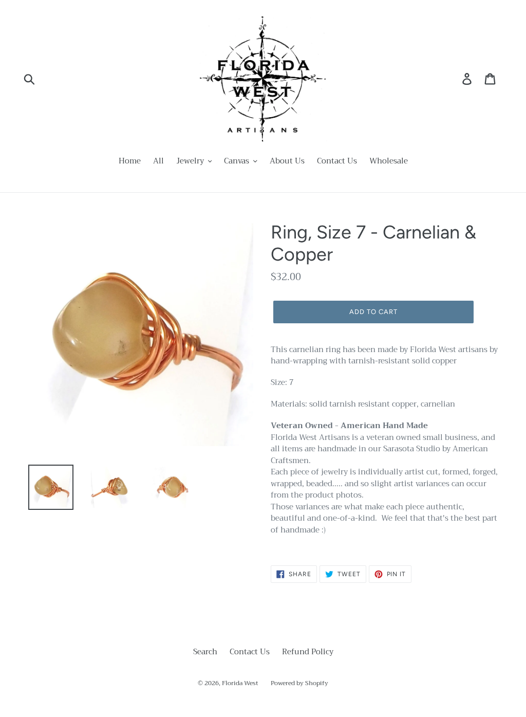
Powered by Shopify (299, 683)
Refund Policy (307, 651)
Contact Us (250, 651)
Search (205, 651)
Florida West (240, 683)
